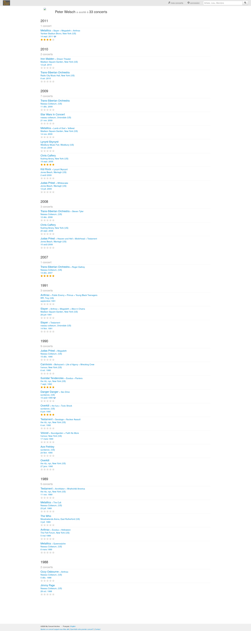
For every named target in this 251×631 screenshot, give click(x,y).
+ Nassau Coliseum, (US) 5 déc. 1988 (54, 574)
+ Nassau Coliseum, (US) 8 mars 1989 (53, 546)
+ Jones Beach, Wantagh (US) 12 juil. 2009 (54, 185)
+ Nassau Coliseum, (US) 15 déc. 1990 (54, 353)
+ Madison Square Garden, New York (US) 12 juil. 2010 (59, 61)
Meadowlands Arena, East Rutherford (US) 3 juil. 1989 (60, 519)
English (73, 626)
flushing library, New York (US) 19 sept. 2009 (54, 158)
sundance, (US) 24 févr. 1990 (48, 449)
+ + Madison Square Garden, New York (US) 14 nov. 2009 (59, 131)
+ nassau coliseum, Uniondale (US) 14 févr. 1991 (56, 325)
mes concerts (176, 2)
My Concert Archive (6, 3)
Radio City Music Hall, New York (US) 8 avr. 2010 (58, 75)
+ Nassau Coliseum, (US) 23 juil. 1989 (51, 505)
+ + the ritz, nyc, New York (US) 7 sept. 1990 (62, 381)
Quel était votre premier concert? (82, 629)
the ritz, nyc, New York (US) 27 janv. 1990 (53, 463)
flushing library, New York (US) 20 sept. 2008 (54, 227)
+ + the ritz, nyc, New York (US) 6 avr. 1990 (60, 422)
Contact (97, 629)
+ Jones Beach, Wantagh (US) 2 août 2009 (54, 172)
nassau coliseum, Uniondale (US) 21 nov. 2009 (56, 117)
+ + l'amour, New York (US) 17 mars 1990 (60, 436)
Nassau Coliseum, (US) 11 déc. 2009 (55, 103)
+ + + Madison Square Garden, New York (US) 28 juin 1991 (63, 311)
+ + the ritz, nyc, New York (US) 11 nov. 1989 (63, 491)
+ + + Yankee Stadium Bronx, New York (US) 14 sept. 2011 (60, 33)
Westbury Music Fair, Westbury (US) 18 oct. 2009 (57, 144)
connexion (195, 2)
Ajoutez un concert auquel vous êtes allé (55, 629)
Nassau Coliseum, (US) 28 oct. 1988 (51, 588)
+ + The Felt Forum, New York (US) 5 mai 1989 (56, 532)
